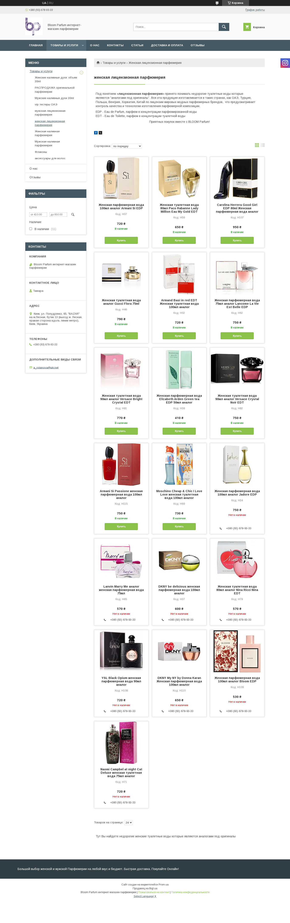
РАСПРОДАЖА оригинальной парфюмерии (55, 89)
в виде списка (263, 146)
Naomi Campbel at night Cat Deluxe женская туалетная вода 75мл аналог (121, 773)
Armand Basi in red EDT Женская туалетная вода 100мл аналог (179, 304)
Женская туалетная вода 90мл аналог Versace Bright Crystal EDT (121, 399)
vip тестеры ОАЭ (46, 104)
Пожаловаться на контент (153, 892)
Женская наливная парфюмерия (47, 133)
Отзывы (197, 45)
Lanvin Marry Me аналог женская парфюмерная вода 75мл (121, 590)
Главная (36, 45)
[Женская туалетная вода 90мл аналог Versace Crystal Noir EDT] (237, 369)
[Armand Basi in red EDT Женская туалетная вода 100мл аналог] (179, 273)
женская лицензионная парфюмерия (50, 123)
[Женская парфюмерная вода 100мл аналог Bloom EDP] (237, 651)
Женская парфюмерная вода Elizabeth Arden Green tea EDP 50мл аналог (179, 399)
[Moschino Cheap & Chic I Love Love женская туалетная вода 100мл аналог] (179, 464)
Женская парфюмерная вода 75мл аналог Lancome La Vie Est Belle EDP (237, 304)
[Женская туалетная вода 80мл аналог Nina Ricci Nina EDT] (237, 560)
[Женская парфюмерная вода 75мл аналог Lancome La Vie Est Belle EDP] (237, 273)
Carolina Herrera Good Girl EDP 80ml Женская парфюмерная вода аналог (237, 208)
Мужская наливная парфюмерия (47, 143)
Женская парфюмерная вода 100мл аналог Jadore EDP (237, 492)
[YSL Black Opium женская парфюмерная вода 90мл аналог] (121, 651)
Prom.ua (164, 884)
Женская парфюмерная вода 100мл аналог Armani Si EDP (121, 206)
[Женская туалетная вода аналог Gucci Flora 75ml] (121, 273)
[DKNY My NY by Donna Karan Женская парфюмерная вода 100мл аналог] (179, 651)
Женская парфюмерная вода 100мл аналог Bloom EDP (237, 679)
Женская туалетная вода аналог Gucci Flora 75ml (121, 302)
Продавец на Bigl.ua (145, 888)
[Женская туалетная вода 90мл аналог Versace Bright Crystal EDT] (121, 369)
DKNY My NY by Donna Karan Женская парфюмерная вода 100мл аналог (179, 681)
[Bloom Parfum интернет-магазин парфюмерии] (34, 34)
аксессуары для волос (50, 158)
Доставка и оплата (167, 45)
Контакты (115, 45)
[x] (100, 133)
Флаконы (41, 152)
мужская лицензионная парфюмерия (50, 112)
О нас (94, 45)
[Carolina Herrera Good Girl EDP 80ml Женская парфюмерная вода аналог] (237, 178)
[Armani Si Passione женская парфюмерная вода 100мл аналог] (121, 464)
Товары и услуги (64, 45)
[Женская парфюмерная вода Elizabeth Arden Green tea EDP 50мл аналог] (179, 369)
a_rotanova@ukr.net (45, 367)
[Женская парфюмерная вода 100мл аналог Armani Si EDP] (121, 178)
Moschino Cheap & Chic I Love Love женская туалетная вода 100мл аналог (179, 494)
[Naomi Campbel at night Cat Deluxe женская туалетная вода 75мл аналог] (121, 742)
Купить (121, 240)
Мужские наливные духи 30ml (54, 98)
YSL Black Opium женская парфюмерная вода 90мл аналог (121, 681)
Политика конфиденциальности (190, 892)
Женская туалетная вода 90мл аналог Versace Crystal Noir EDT (237, 399)
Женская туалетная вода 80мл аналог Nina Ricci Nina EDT (237, 590)
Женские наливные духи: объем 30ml (56, 79)
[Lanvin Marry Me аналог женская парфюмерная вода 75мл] (121, 560)
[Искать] (224, 27)
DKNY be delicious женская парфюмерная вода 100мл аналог (179, 590)
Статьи (137, 45)
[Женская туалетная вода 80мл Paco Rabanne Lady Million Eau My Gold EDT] (179, 178)
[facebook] (96, 133)
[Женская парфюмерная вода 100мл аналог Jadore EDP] (237, 464)
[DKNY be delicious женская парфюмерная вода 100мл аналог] (179, 560)
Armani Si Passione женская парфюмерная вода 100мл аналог (121, 494)
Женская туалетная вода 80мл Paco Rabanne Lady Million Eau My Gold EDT (179, 208)
